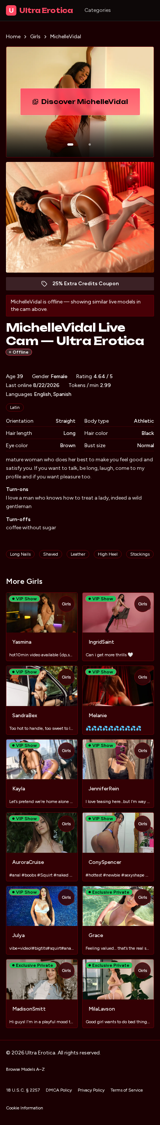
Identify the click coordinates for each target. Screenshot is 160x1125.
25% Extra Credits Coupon (89, 285)
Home (13, 36)
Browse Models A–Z (25, 1069)
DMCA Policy (59, 1090)
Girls (35, 36)
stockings (140, 554)
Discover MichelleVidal (90, 104)
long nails (20, 554)
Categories (97, 10)
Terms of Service (127, 1090)
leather (78, 554)
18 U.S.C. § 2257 (23, 1090)
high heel (108, 554)
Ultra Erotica (41, 10)
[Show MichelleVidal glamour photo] (89, 144)
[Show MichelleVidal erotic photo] (70, 144)
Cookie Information (24, 1108)
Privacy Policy (91, 1090)
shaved (50, 554)
